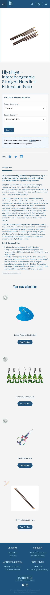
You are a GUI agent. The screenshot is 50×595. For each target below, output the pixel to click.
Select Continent (11, 104)
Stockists (12, 556)
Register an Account (12, 566)
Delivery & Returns (12, 570)
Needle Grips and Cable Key (25, 335)
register (32, 140)
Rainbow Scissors (25, 458)
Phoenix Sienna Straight (25, 520)
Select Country (11, 115)
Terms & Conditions (37, 552)
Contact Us (37, 566)
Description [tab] (7, 167)
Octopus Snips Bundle (25, 397)
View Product (25, 342)
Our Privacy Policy (37, 556)
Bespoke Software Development (25, 592)
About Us (12, 552)
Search (9, 130)
